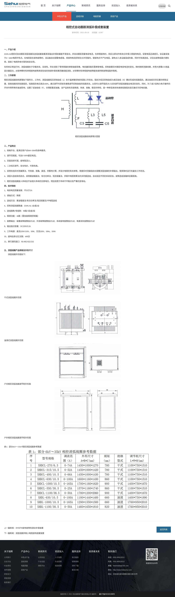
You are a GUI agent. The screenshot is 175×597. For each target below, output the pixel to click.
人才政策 (58, 557)
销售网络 (75, 561)
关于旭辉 (56, 5)
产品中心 (71, 5)
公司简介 (7, 557)
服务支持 (101, 5)
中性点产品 (62, 16)
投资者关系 (131, 5)
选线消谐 (80, 16)
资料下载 (75, 566)
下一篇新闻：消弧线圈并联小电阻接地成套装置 (24, 533)
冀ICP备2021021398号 (107, 594)
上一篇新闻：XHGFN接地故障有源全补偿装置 (23, 528)
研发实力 (7, 574)
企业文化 (7, 561)
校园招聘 (58, 566)
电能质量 (97, 16)
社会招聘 (58, 561)
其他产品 (114, 16)
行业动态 (41, 561)
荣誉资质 (7, 578)
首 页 (43, 5)
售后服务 (75, 557)
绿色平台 (41, 566)
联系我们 (7, 582)
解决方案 (75, 570)
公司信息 (41, 557)
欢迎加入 (116, 5)
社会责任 (7, 566)
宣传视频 (7, 570)
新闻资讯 (86, 5)
